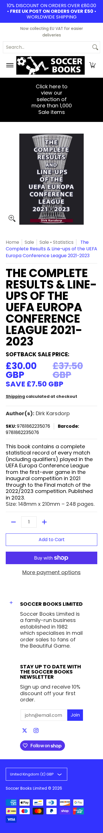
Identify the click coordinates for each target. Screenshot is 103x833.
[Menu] (9, 65)
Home (12, 242)
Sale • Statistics (56, 242)
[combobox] (47, 47)
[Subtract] (13, 522)
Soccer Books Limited (26, 788)
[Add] (44, 522)
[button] (92, 65)
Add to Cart (52, 539)
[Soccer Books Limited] (50, 65)
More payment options (51, 572)
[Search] (95, 47)
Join (75, 715)
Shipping (15, 396)
